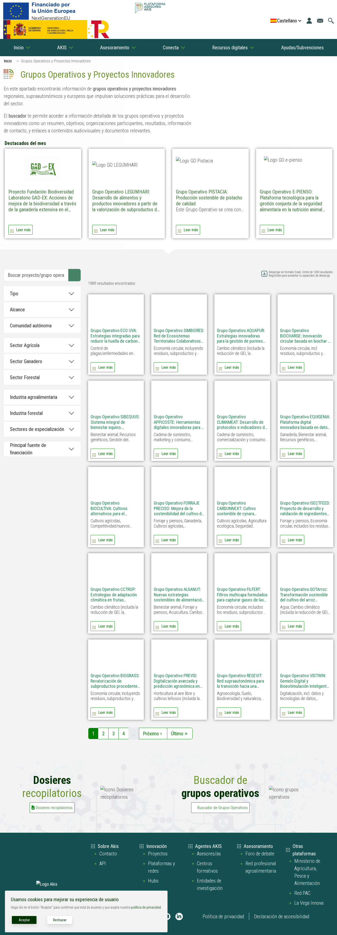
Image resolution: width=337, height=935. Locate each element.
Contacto (108, 854)
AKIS (62, 48)
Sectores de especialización (37, 429)
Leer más (23, 230)
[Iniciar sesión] (309, 21)
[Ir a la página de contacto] (320, 21)
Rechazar (59, 920)
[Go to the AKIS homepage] (150, 7)
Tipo (14, 294)
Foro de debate (259, 854)
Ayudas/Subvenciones (302, 48)
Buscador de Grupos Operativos (222, 807)
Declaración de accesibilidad (281, 916)
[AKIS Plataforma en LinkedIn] (179, 916)
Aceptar (24, 920)
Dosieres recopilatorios (54, 807)
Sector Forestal (25, 377)
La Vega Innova (308, 903)
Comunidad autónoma (31, 326)
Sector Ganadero (26, 361)
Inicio (19, 48)
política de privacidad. (146, 907)
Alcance (17, 310)
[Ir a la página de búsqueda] (331, 21)
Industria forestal (26, 413)
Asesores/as (209, 854)
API (102, 863)
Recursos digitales (230, 48)
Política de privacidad (223, 916)
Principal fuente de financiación (28, 449)
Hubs (153, 881)
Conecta (171, 48)
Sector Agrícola (24, 345)
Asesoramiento (114, 48)
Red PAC (302, 893)
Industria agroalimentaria (33, 397)
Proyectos (158, 854)
